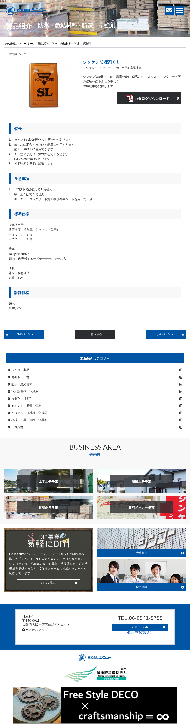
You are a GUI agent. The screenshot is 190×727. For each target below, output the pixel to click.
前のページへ (25, 334)
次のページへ (165, 334)
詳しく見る (48, 582)
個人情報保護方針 (140, 632)
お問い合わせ (140, 627)
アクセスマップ (36, 630)
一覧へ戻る (95, 334)
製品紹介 (43, 43)
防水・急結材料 (61, 43)
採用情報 (141, 587)
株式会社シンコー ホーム (20, 43)
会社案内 (141, 552)
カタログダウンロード (152, 98)
